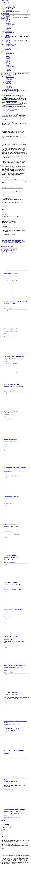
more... (5, 278)
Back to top (3, 820)
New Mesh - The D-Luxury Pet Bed (14, 356)
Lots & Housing (7, 562)
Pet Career (10, 308)
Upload (4, 105)
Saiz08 (6, 331)
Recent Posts (9, 73)
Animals (8, 503)
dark (6, 240)
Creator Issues (9, 111)
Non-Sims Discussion (11, 74)
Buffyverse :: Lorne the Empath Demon (15, 809)
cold (3, 241)
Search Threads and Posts (11, 101)
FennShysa (7, 414)
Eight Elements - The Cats (11, 496)
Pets (4, 503)
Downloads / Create (10, 7)
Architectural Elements (10, 273)
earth (12, 241)
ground (15, 241)
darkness (9, 240)
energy (19, 240)
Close (2, 832)
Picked (7, 18)
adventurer (15, 242)
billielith (7, 498)
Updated (8, 15)
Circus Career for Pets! (12, 384)
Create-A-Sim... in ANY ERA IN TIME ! (14, 750)
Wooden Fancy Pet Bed (10, 329)
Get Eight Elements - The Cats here (9, 248)
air (21, 238)
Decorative (12, 280)
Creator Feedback (10, 110)
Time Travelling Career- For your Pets (16, 301)
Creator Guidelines (10, 107)
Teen (12, 789)
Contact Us (7, 866)
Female (19, 645)
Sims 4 (4, 50)
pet (23, 241)
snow (6, 241)
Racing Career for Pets (10, 439)
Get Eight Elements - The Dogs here (9, 249)
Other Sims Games (10, 77)
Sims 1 (4, 4)
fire (19, 238)
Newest (7, 12)
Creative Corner (9, 78)
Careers (5, 308)
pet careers (10, 242)
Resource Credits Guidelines (12, 109)
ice (22, 240)
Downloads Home (10, 11)
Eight (3, 238)
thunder (16, 240)
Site (4, 84)
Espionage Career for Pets (11, 412)
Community (5, 71)
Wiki (7, 92)
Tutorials (8, 20)
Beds (16, 336)
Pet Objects (12, 336)
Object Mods (11, 475)
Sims (5, 589)
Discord (7, 83)
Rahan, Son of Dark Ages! (10, 582)
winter (9, 241)
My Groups (8, 81)
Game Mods (6, 475)
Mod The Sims (6, 2)
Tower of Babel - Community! (11, 555)
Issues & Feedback (10, 87)
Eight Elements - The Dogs (11, 524)
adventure (20, 242)
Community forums (10, 24)
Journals (8, 82)
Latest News (8, 86)
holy (21, 241)
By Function (6, 280)
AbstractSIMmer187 (9, 358)
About (7, 88)
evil (13, 240)
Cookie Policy (22, 866)
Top (3, 866)
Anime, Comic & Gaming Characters (14, 589)
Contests (8, 27)
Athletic (9, 789)
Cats (11, 503)
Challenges (8, 28)
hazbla (6, 275)
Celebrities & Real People (12, 645)
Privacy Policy (14, 866)
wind (3, 240)
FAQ (7, 91)
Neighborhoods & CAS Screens (16, 757)
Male (23, 589)
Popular (7, 14)
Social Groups (9, 79)
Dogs (11, 531)
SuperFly (7, 303)
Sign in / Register (4, 0)
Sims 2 (4, 8)
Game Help (8, 21)
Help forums (8, 23)
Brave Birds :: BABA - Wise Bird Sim (13, 609)
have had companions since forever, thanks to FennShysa (13, 114)
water (17, 238)
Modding (8, 19)
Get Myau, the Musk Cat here (7, 250)
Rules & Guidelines (10, 90)
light (19, 241)
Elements (8, 238)
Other (8, 616)
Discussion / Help (10, 6)
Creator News (9, 106)
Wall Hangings (18, 280)
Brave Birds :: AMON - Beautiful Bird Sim (14, 665)
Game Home (9, 10)
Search (4, 94)
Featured (8, 16)
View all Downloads (15, 216)
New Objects (17, 475)
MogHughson (8, 471)
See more (16, 534)
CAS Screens (26, 757)
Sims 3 (4, 29)
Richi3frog (7, 386)
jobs (3, 242)
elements (13, 238)
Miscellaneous (7, 757)
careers (6, 242)
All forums (8, 75)
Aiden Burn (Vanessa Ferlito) (11, 636)
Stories (7, 25)
